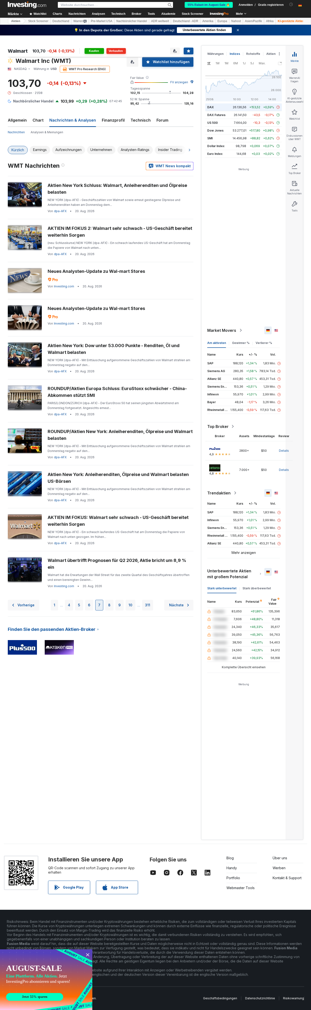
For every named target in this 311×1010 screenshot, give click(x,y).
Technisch (140, 120)
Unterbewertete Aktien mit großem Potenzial (229, 573)
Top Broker (218, 426)
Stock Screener (192, 14)
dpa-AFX (60, 211)
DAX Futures (216, 115)
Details (284, 450)
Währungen (215, 54)
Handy (231, 868)
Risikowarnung (293, 998)
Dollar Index (216, 146)
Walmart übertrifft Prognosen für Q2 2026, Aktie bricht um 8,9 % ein (117, 564)
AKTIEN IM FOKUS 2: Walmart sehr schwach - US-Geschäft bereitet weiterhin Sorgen (120, 232)
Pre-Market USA (101, 21)
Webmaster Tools (240, 888)
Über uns (280, 858)
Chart (38, 120)
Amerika (207, 21)
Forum (162, 120)
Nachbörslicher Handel (131, 21)
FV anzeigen (179, 82)
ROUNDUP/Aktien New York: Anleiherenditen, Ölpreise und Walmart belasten (120, 435)
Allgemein (17, 120)
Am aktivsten (216, 343)
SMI (210, 138)
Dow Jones (215, 130)
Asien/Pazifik (253, 21)
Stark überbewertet (256, 588)
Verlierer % (264, 343)
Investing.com (64, 286)
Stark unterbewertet (221, 588)
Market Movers (221, 330)
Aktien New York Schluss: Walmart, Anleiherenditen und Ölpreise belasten (117, 189)
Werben (279, 868)
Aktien (15, 21)
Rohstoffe (253, 54)
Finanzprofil (113, 120)
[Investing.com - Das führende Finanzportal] (27, 4)
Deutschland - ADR (185, 21)
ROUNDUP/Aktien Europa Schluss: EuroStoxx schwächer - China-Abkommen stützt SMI (117, 392)
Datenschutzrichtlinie (260, 998)
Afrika (270, 21)
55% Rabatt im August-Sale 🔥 (209, 5)
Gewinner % (241, 343)
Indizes (235, 54)
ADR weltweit (160, 21)
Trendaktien (219, 493)
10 (130, 605)
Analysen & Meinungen (47, 132)
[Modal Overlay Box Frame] (46, 979)
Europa (222, 21)
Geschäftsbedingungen (220, 998)
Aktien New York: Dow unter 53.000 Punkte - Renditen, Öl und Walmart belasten (114, 349)
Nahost (236, 21)
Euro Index (215, 154)
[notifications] (291, 4)
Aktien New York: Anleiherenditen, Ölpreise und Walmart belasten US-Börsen (118, 478)
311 (147, 605)
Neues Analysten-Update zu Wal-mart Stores (96, 271)
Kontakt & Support (287, 878)
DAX (210, 107)
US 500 (212, 123)
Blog (230, 858)
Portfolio (233, 878)
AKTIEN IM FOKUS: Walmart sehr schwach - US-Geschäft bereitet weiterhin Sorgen (118, 521)
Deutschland (60, 21)
